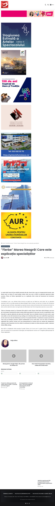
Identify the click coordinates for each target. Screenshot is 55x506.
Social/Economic (9, 243)
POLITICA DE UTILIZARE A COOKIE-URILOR (42, 493)
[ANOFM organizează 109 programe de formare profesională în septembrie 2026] (46, 426)
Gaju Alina (6, 257)
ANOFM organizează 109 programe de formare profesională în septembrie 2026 (45, 482)
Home (3, 243)
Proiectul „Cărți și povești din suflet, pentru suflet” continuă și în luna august (9, 384)
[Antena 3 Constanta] (4, 4)
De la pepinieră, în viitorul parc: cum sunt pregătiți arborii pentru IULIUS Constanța (26, 385)
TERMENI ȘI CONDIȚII (8, 493)
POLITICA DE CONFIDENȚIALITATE (22, 493)
